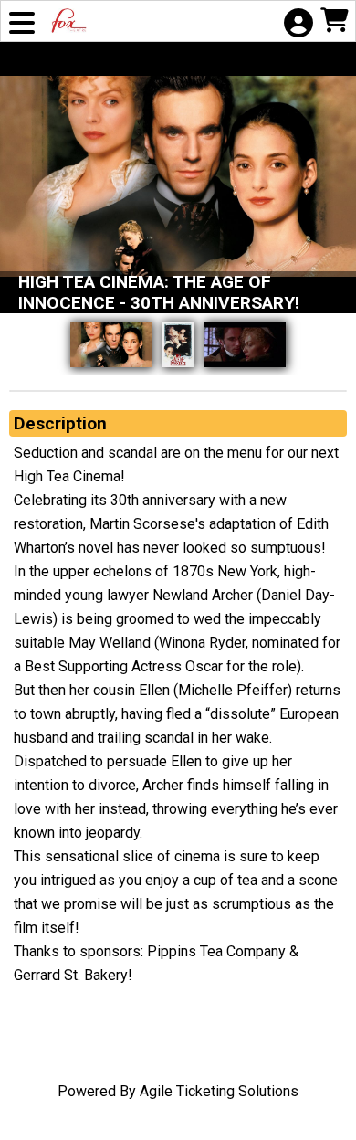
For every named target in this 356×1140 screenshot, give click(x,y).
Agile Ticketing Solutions (219, 1091)
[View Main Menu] (21, 24)
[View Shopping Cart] (334, 22)
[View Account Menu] (297, 24)
